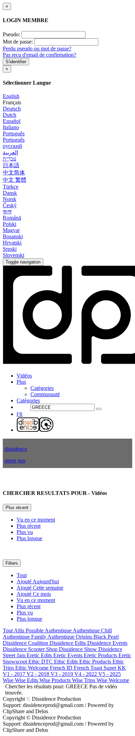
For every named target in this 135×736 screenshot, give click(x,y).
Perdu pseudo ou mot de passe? (37, 48)
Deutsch (12, 109)
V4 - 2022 (86, 674)
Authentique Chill (92, 630)
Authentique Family (25, 637)
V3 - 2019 (62, 674)
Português (14, 133)
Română (12, 218)
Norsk (9, 199)
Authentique (59, 630)
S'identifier (16, 61)
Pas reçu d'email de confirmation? (39, 55)
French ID (62, 668)
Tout (22, 575)
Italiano (11, 127)
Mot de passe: (18, 42)
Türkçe (10, 187)
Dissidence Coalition (26, 643)
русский (12, 146)
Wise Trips (84, 680)
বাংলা (7, 211)
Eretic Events (68, 655)
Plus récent (17, 507)
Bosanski (13, 236)
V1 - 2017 (15, 674)
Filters (12, 563)
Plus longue (29, 538)
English (11, 96)
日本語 (11, 165)
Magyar (11, 230)
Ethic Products (95, 662)
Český (10, 205)
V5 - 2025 (109, 674)
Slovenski (13, 255)
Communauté (45, 394)
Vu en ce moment (36, 520)
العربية (10, 152)
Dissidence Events (107, 643)
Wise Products (55, 680)
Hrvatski (12, 243)
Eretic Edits (40, 655)
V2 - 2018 (39, 674)
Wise (9, 680)
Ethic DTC (41, 662)
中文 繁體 (14, 180)
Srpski (10, 249)
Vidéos (24, 376)
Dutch (9, 115)
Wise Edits (27, 680)
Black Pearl (106, 637)
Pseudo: (11, 34)
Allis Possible (29, 630)
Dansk (10, 193)
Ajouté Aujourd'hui (38, 581)
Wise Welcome (113, 680)
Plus (21, 382)
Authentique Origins (70, 637)
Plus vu (25, 532)
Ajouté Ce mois (34, 594)
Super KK (115, 668)
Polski (9, 224)
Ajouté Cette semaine (40, 588)
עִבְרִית (9, 159)
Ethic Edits (66, 662)
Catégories (42, 388)
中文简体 (14, 172)
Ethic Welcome (32, 668)
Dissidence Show (78, 649)
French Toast (89, 668)
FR (19, 414)
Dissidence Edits (68, 643)
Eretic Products (101, 655)
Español (11, 121)
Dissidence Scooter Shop (31, 649)
